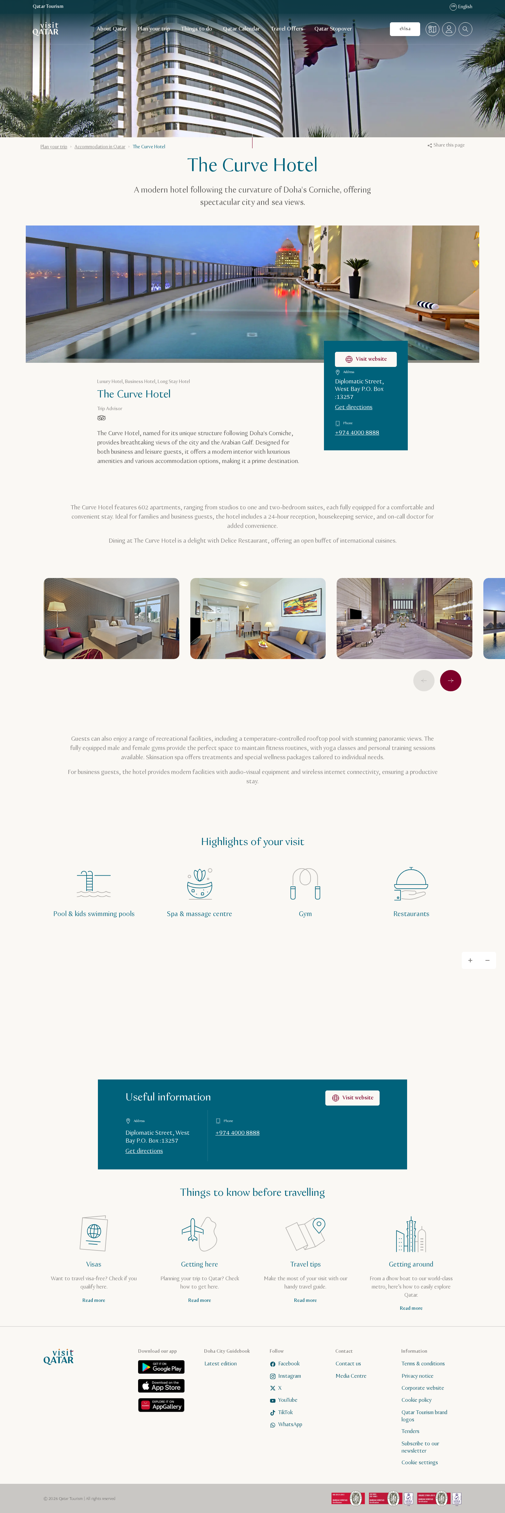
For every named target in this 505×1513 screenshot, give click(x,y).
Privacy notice (418, 1376)
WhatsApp (290, 1424)
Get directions (353, 407)
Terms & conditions (423, 1363)
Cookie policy (416, 1400)
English (461, 7)
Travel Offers (287, 29)
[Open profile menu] (449, 29)
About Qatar (112, 29)
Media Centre (351, 1376)
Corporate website (423, 1388)
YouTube (288, 1400)
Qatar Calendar (241, 29)
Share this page (449, 145)
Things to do (196, 29)
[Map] (432, 29)
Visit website (371, 359)
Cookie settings (420, 1463)
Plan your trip (154, 29)
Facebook (289, 1363)
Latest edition (220, 1363)
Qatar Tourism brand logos (424, 1416)
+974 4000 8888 (357, 433)
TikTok (285, 1412)
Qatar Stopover (333, 29)
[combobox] (465, 29)
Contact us (348, 1363)
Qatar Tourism (48, 6)
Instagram (289, 1376)
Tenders (410, 1431)
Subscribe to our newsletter (420, 1447)
